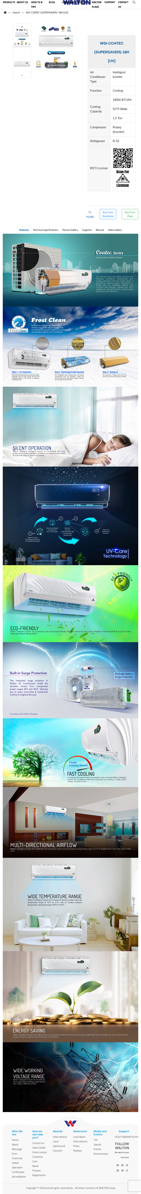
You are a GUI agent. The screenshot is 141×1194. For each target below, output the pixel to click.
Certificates (18, 1172)
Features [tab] (24, 230)
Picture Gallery (70, 230)
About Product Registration (39, 1170)
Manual (100, 230)
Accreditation (19, 1176)
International (60, 1137)
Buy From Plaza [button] (130, 214)
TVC (96, 1140)
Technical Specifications (45, 230)
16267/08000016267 (126, 1137)
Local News (79, 1137)
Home (15, 1140)
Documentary (101, 1154)
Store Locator (39, 1152)
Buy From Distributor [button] (108, 214)
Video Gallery (115, 230)
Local (55, 1141)
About (15, 1144)
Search (16, 12)
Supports (87, 230)
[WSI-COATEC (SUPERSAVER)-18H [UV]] (22, 37)
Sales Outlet (38, 1147)
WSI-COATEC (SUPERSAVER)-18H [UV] (47, 12)
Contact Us (38, 1143)
